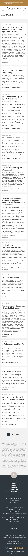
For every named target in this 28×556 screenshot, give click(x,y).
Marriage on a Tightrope (8, 235)
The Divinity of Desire (11, 137)
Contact (14, 491)
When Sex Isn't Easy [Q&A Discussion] (12, 71)
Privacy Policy (17, 553)
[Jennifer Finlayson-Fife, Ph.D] (14, 10)
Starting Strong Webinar (14, 541)
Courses (14, 496)
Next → (18, 434)
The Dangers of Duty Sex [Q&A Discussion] (12, 97)
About (14, 481)
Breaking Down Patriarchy (9, 334)
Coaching (14, 526)
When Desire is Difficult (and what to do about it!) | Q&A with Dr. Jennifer (12, 29)
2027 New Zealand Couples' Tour (14, 543)
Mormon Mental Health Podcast (10, 362)
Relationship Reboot (14, 511)
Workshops (14, 533)
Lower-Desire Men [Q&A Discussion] (12, 169)
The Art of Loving (14, 505)
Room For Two (14, 528)
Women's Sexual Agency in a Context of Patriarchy (13, 307)
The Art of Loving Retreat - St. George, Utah (14, 535)
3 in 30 (4, 296)
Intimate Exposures (14, 521)
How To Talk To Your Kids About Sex (14, 507)
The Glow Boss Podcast (8, 387)
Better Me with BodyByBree (9, 424)
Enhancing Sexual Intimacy (14, 509)
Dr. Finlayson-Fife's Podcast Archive (11, 61)
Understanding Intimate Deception (14, 519)
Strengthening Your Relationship (14, 498)
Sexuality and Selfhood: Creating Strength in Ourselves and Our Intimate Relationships (13, 201)
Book (14, 483)
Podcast (14, 487)
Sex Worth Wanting (14, 500)
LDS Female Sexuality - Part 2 (13, 345)
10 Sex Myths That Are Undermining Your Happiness (14, 517)
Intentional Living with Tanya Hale (11, 158)
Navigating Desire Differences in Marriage (12, 246)
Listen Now (5, 62)
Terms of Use (10, 553)
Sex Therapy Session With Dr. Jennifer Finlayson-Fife (13, 398)
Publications (14, 489)
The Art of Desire (14, 502)
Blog (14, 485)
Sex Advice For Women (11, 371)
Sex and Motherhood (10, 277)
